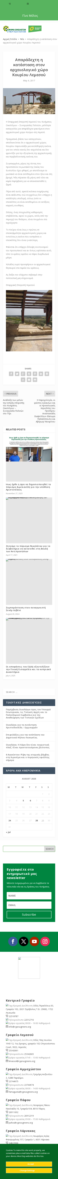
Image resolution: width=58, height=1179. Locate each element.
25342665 (29, 1054)
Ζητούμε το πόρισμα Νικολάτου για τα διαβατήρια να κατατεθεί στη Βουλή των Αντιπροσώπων (28, 549)
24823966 (13, 1143)
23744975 (13, 1081)
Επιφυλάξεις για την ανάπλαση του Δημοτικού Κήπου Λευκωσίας (25, 736)
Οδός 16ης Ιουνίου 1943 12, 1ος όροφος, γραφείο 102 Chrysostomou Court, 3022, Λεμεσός (30, 1043)
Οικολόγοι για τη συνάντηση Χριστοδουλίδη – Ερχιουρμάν (21, 726)
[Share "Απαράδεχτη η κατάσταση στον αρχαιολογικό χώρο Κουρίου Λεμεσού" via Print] (35, 380)
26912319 (29, 1115)
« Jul (8, 832)
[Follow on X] (23, 941)
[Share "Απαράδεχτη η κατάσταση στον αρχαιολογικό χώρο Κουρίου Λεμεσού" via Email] (29, 380)
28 (36, 820)
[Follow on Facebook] (13, 941)
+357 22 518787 (18, 4)
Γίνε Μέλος (30, 16)
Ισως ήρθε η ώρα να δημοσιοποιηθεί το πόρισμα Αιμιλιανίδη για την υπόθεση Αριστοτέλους (28, 487)
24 (9, 820)
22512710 (29, 1019)
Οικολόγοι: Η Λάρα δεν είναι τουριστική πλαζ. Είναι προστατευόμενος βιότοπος (28, 746)
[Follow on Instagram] (45, 941)
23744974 (29, 1084)
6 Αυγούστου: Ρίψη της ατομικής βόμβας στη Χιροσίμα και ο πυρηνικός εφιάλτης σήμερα (28, 757)
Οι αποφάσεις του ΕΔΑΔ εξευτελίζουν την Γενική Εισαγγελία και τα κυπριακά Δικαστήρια (28, 669)
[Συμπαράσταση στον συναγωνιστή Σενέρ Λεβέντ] (29, 560)
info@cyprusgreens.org (39, 4)
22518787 (13, 1016)
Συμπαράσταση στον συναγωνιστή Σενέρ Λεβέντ (26, 609)
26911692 (13, 1112)
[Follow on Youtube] (34, 941)
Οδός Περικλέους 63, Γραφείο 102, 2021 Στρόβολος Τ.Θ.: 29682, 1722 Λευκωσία (30, 1009)
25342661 (13, 1050)
